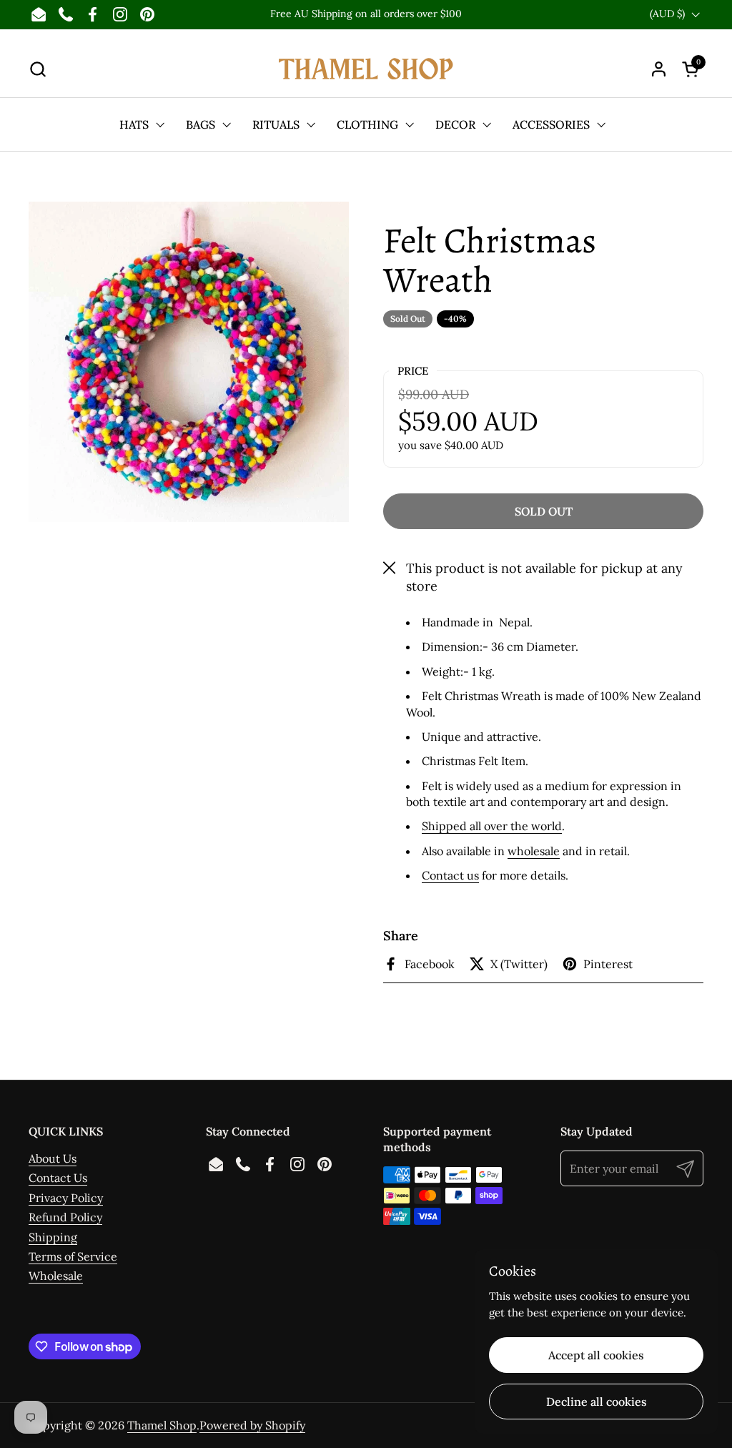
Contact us (450, 875)
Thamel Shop (162, 1425)
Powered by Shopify (252, 1425)
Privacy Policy (66, 1198)
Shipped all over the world (492, 826)
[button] (37, 69)
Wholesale (56, 1276)
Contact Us (58, 1178)
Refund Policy (65, 1217)
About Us (52, 1158)
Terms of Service (73, 1256)
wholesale (534, 851)
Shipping (53, 1237)
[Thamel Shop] (366, 69)
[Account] (659, 69)
